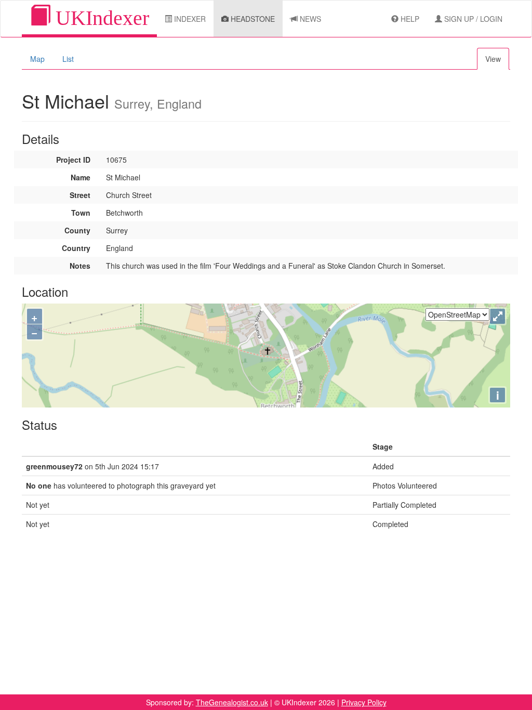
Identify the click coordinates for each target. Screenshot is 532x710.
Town (80, 212)
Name (80, 177)
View (493, 59)
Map (37, 59)
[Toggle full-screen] (497, 316)
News (309, 19)
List (68, 59)
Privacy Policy (364, 702)
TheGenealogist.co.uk (232, 702)
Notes (80, 265)
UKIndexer (99, 18)
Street (80, 195)
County (77, 230)
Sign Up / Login (472, 19)
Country (76, 248)
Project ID (73, 159)
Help (408, 19)
